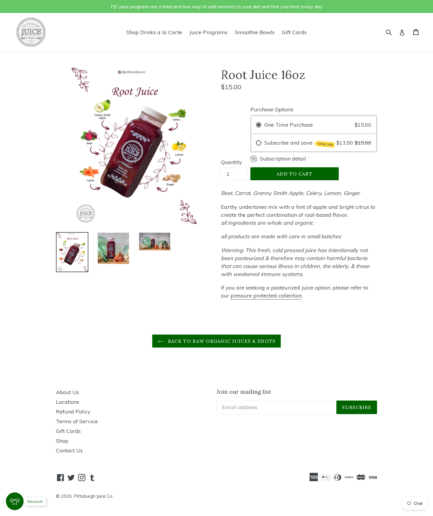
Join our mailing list (243, 391)
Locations (67, 401)
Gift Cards (294, 32)
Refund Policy (73, 411)
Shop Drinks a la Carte (154, 32)
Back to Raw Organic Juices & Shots (221, 341)
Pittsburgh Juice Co (93, 496)
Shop (62, 440)
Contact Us (69, 450)
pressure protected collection (266, 295)
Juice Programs (208, 32)
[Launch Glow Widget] (15, 501)
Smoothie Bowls (255, 32)
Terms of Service (77, 421)
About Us (67, 392)
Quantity (231, 162)
